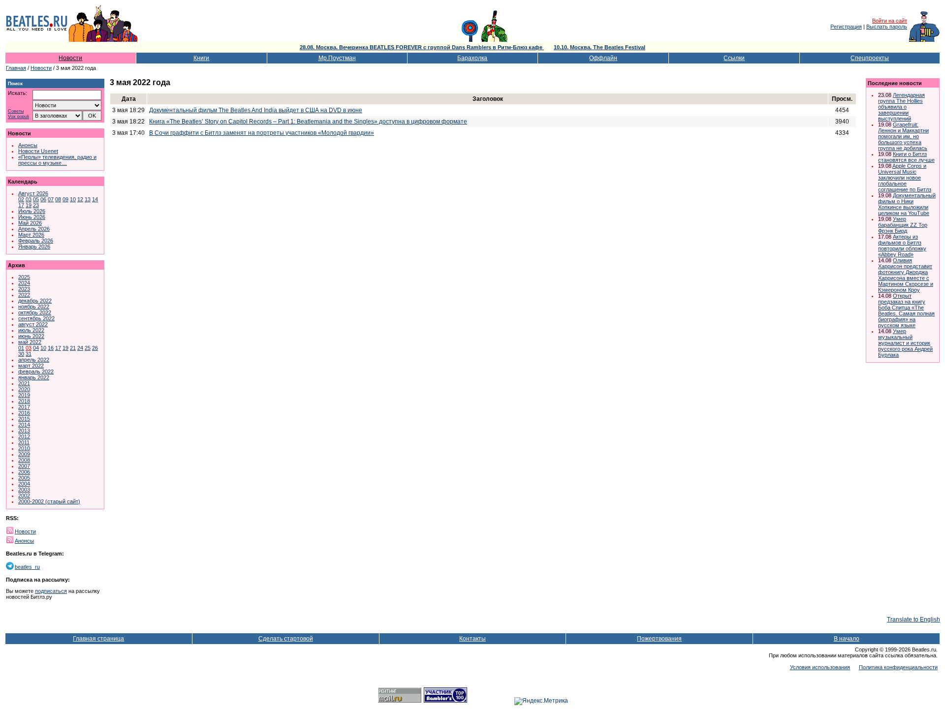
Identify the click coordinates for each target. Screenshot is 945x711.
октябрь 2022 (34, 312)
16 (51, 348)
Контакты (472, 638)
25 (88, 348)
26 (95, 348)
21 (73, 348)
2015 (24, 419)
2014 (24, 425)
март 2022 (31, 366)
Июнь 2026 (31, 217)
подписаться (51, 591)
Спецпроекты (869, 58)
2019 (24, 395)
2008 (24, 460)
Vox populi (18, 117)
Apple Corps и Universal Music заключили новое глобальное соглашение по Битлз (904, 177)
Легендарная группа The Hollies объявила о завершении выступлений (901, 107)
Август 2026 (33, 193)
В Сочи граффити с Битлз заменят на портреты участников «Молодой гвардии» (261, 132)
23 (36, 205)
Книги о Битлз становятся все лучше (906, 157)
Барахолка (472, 58)
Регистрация (846, 27)
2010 (24, 448)
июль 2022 (31, 330)
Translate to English (913, 619)
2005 (24, 478)
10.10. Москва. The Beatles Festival (599, 47)
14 (95, 199)
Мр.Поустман (337, 58)
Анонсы (27, 145)
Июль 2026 (31, 211)
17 (21, 205)
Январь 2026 (34, 246)
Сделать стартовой (285, 638)
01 (21, 348)
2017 (24, 407)
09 (65, 199)
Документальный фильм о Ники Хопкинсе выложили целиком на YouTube (907, 204)
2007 (24, 466)
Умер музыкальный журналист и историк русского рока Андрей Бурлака (905, 343)
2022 (24, 295)
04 (36, 348)
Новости (70, 58)
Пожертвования (659, 638)
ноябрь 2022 (33, 306)
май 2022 (29, 342)
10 (73, 199)
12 (80, 199)
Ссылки (734, 58)
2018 (24, 401)
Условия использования (820, 667)
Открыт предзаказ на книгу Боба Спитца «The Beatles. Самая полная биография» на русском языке (906, 310)
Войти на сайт (889, 21)
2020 (24, 389)
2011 (24, 442)
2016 (24, 413)
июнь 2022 (31, 336)
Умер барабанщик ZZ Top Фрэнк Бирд (902, 225)
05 (36, 199)
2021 (24, 383)
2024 (24, 283)
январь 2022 (33, 377)
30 (21, 354)
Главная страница (98, 638)
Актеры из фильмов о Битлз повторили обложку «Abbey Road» (902, 245)
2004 (24, 484)
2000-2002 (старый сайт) (49, 501)
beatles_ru (27, 567)
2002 (24, 495)
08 (58, 199)
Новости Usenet (38, 151)
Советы (16, 111)
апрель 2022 (33, 360)
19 (29, 205)
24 (80, 348)
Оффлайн (603, 58)
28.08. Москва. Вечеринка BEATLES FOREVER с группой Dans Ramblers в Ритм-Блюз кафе (422, 47)
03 (29, 199)
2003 (24, 490)
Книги (201, 58)
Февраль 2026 (35, 241)
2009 (24, 454)
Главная (16, 68)
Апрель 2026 (34, 229)
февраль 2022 (36, 371)
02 (21, 199)
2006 (24, 472)
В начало (846, 638)
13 (88, 199)
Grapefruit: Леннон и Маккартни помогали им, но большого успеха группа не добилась (903, 136)
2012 (24, 436)
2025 (24, 277)
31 (29, 354)
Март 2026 (31, 235)
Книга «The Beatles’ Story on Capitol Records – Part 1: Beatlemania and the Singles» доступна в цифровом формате (308, 121)
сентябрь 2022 (36, 318)
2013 (24, 430)
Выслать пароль (886, 27)
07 (51, 199)
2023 (24, 289)
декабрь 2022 (35, 301)
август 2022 (33, 324)
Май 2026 (30, 223)
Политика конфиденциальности (898, 667)
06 (43, 199)
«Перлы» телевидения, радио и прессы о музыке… (57, 160)
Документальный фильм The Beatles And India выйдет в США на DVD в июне (255, 110)
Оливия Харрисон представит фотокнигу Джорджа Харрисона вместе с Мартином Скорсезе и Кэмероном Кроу (905, 275)
